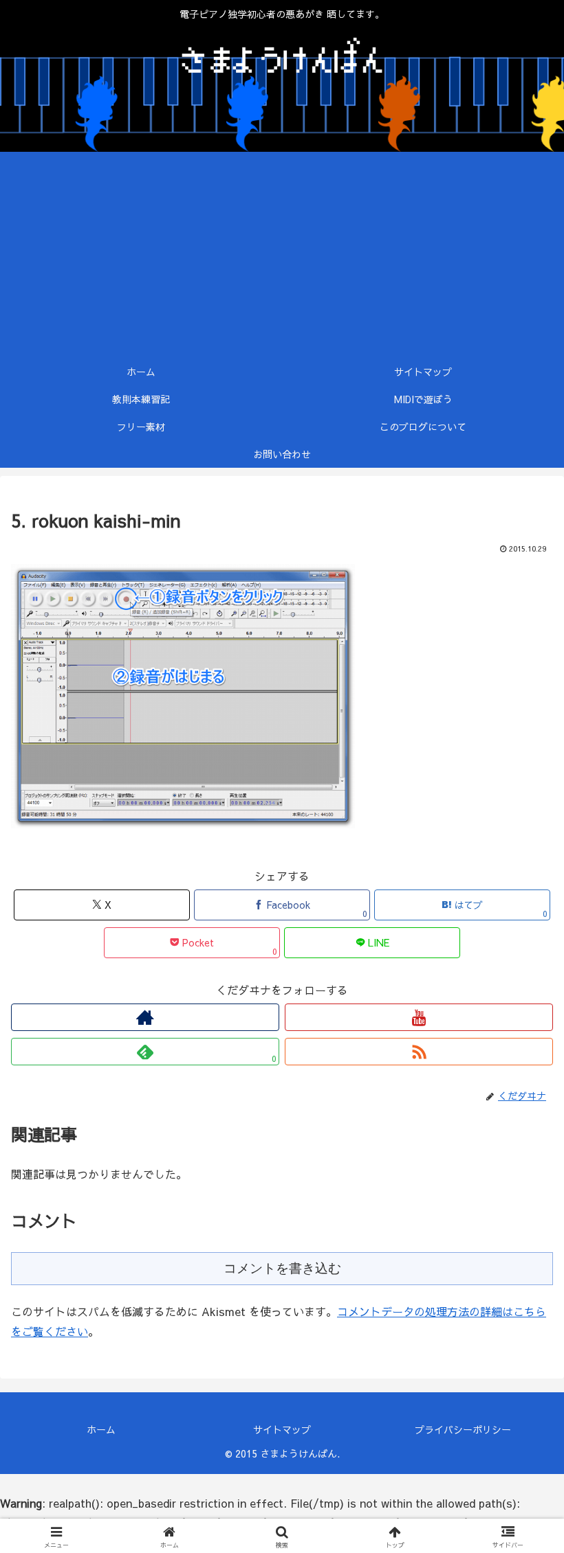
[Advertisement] (282, 255)
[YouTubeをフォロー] (419, 1017)
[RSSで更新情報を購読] (419, 1051)
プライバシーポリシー (463, 1429)
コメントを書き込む (282, 1268)
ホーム (101, 1429)
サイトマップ (282, 1429)
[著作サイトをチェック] (145, 1017)
